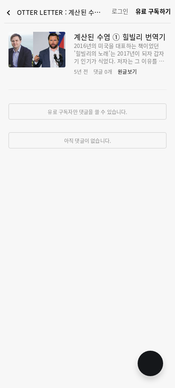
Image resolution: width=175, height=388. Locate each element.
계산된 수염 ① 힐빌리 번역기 (120, 36)
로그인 (120, 11)
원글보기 (127, 71)
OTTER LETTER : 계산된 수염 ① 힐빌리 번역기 (56, 13)
